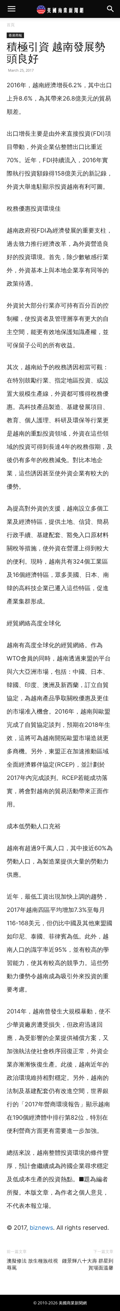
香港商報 (15, 35)
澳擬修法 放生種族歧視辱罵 (32, 1264)
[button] (11, 9)
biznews (41, 1227)
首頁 (11, 25)
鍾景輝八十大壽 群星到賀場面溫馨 (87, 1264)
